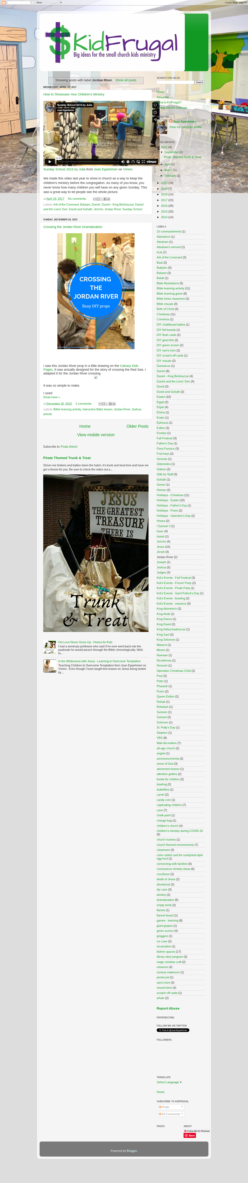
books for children (168, 779)
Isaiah (160, 536)
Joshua (136, 409)
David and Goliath (80, 209)
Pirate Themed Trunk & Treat (67, 458)
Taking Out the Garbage (172, 107)
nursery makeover (168, 972)
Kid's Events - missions (171, 603)
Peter (160, 681)
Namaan (162, 655)
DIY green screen (168, 345)
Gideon (161, 469)
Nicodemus (164, 660)
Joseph (161, 562)
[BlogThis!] (98, 199)
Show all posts (125, 80)
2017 (164, 200)
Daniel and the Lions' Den (173, 381)
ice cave (162, 941)
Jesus (160, 546)
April (167, 164)
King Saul (163, 634)
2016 (164, 205)
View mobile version (96, 434)
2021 (164, 147)
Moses (161, 650)
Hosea (161, 520)
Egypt (160, 402)
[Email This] (95, 199)
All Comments (170, 1114)
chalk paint (164, 815)
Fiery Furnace (166, 448)
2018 (164, 194)
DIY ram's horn (166, 350)
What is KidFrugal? (169, 102)
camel (160, 794)
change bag (164, 820)
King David (164, 624)
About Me (163, 97)
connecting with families (172, 863)
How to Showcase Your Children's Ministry (73, 94)
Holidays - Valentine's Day (174, 515)
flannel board (165, 915)
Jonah (161, 551)
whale (160, 998)
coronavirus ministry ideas (173, 868)
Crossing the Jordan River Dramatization (72, 227)
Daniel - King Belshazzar (118, 204)
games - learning (167, 920)
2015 (164, 211)
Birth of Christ (165, 309)
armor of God (165, 763)
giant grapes (165, 925)
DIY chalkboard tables (171, 324)
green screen (165, 930)
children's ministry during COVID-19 (180, 830)
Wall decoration (167, 743)
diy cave (162, 889)
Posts (165, 1107)
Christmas (163, 314)
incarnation (164, 946)
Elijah (160, 407)
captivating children (169, 805)
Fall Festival (164, 438)
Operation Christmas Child (174, 670)
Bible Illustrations (168, 283)
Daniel (96, 204)
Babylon (162, 267)
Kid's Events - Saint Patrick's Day (178, 593)
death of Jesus (166, 879)
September (171, 152)
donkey (161, 894)
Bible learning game (170, 293)
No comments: (77, 198)
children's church (167, 825)
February (170, 175)
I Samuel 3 (163, 526)
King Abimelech (167, 608)
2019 (164, 188)
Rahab (161, 701)
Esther (161, 428)
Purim (160, 691)
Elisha (161, 412)
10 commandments (169, 231)
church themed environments (175, 844)
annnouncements (168, 758)
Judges (161, 572)
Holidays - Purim (167, 510)
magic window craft (169, 962)
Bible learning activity (67, 409)
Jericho (98, 209)
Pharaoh (162, 686)
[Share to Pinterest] (108, 199)
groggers (162, 936)
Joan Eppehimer (106, 169)
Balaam (85, 204)
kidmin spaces (166, 951)
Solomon (162, 722)
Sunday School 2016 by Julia (64, 169)
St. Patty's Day (166, 727)
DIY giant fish (165, 340)
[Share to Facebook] (105, 199)
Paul (160, 675)
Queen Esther (165, 696)
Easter (161, 396)
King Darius (164, 619)
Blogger (132, 1150)
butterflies (163, 789)
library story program (170, 956)
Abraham (162, 241)
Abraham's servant (169, 247)
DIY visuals (164, 360)
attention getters (167, 774)
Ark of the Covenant (66, 204)
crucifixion (163, 874)
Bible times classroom (171, 298)
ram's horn (163, 982)
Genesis (162, 458)
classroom (163, 849)
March (168, 170)
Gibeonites (164, 464)
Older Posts (138, 426)
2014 (164, 217)
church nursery (166, 839)
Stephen (162, 732)
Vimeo (127, 169)
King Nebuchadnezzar (171, 629)
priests (47, 414)
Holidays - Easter (168, 500)
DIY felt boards (166, 329)
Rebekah (162, 706)
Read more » (51, 397)
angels (161, 753)
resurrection (164, 987)
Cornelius (163, 319)
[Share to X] (101, 199)
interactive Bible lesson (97, 409)
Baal (160, 262)
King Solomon (166, 639)
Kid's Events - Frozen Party (174, 583)
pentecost (163, 977)
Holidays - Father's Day (172, 505)
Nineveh (162, 665)
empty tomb (164, 905)
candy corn (164, 799)
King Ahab (163, 613)
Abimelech (163, 236)
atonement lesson (168, 768)
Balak (160, 278)
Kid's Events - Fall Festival (174, 577)
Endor (160, 417)
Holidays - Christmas (170, 495)
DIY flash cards (166, 334)
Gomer (161, 484)
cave (160, 810)
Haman (161, 489)
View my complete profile (185, 127)
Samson (162, 712)
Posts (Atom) (69, 446)
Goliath (161, 479)
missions (162, 967)
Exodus (161, 433)
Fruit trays (163, 453)
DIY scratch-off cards (170, 355)
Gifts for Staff (165, 474)
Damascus (163, 365)
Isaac (160, 531)
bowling (162, 784)
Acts (159, 252)
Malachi (162, 644)
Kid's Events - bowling (171, 598)
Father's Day (165, 443)
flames (161, 910)
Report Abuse (168, 1008)
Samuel (162, 717)
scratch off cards (167, 992)
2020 (164, 183)
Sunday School (132, 209)
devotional (163, 884)
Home (85, 426)
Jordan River (113, 209)
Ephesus (162, 422)
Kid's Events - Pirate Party (173, 588)
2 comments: (84, 403)
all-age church (166, 748)
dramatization (165, 899)
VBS (160, 737)
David (160, 386)
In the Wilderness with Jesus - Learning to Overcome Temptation (99, 661)
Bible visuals (165, 303)
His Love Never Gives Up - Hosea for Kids (85, 642)
